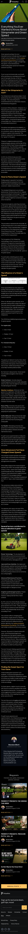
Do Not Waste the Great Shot (11, 867)
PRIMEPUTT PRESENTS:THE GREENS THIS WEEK (14, 802)
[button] (2, 1)
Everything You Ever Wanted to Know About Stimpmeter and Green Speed (14, 31)
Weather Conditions (7, 390)
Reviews (10, 912)
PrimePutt (7, 931)
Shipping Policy (5, 923)
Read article (6, 49)
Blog (2, 915)
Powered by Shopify (13, 931)
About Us (3, 912)
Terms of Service (15, 923)
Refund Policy (4, 920)
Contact (25, 912)
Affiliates (8, 915)
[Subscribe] (24, 907)
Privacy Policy (13, 920)
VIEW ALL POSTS (13, 886)
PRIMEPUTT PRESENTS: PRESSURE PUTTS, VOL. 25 (13, 835)
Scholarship (17, 912)
